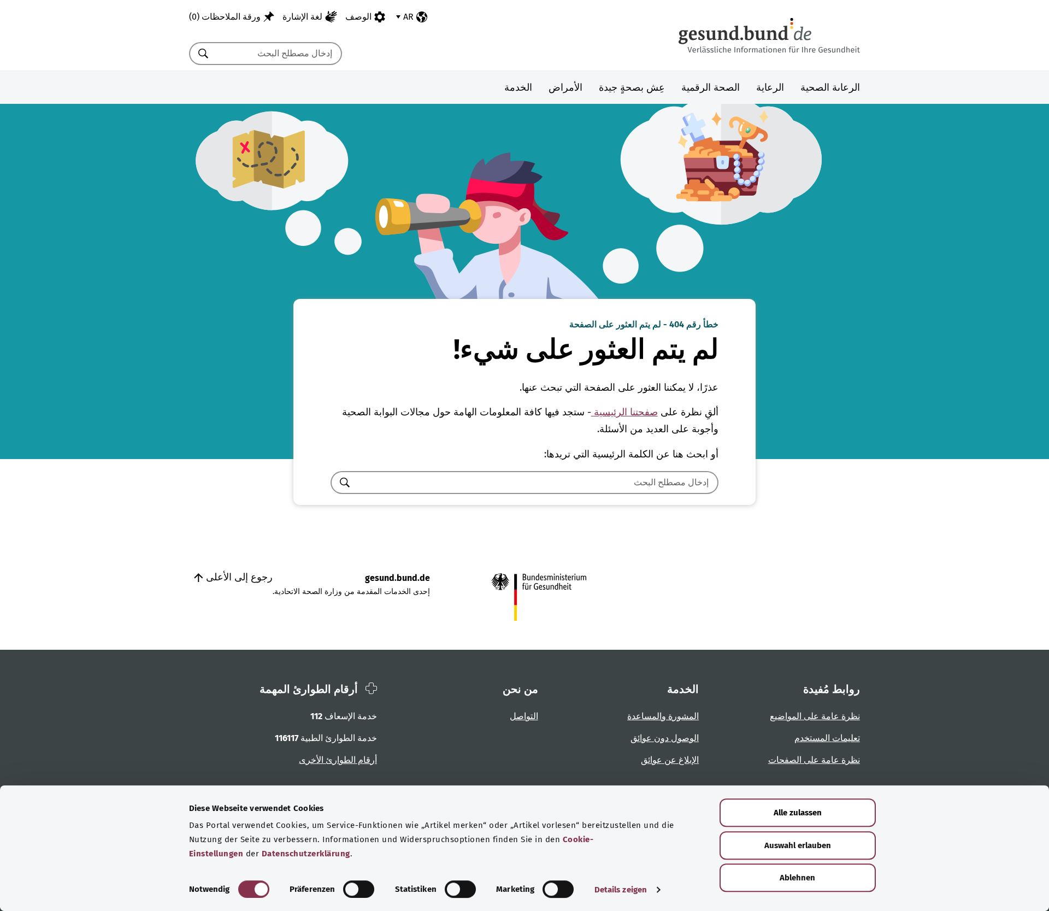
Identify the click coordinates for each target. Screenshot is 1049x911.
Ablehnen (797, 878)
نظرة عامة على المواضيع (815, 716)
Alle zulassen (798, 813)
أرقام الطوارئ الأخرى (338, 760)
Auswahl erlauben (797, 845)
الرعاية (770, 87)
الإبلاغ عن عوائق (670, 760)
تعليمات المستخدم (827, 738)
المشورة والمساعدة (663, 716)
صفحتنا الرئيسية (624, 412)
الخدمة (518, 87)
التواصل (524, 716)
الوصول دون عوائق (664, 738)
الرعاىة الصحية (830, 87)
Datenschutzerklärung (306, 854)
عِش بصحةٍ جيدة (632, 87)
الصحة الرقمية (710, 87)
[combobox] (279, 53)
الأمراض (565, 87)
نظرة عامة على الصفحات (814, 760)
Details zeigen (620, 890)
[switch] (358, 889)
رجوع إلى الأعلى (238, 577)
